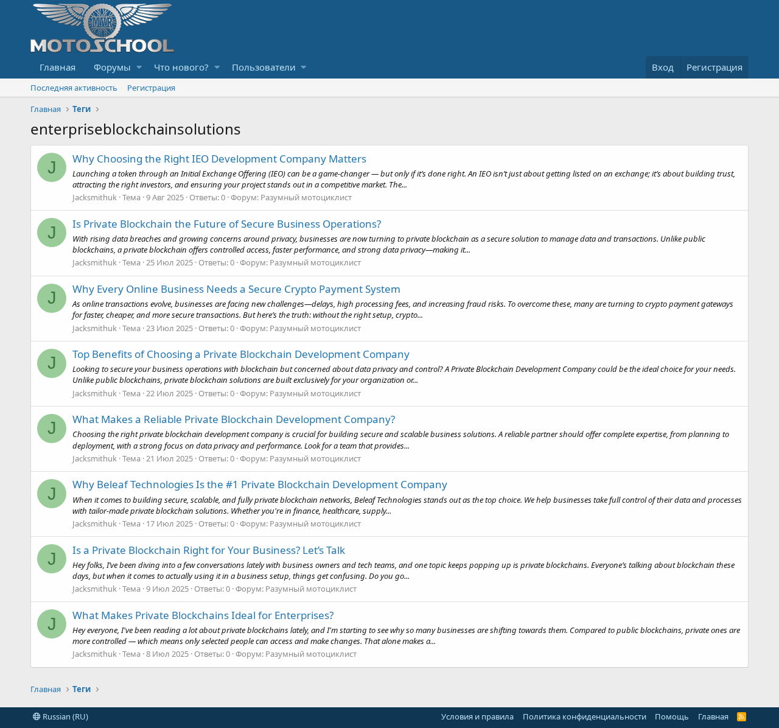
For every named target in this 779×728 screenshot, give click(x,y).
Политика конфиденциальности (584, 716)
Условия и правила (477, 716)
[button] (139, 67)
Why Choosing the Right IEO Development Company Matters (219, 159)
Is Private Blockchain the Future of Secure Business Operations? (226, 224)
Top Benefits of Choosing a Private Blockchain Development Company (241, 354)
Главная (57, 67)
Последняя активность (73, 87)
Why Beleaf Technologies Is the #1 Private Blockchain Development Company (259, 484)
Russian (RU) (64, 716)
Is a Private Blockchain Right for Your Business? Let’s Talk (208, 550)
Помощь (672, 716)
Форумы (112, 67)
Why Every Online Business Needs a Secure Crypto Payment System (236, 289)
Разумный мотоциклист (306, 197)
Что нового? (181, 67)
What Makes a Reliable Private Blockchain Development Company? (233, 419)
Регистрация (151, 87)
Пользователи (264, 67)
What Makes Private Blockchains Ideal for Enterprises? (203, 615)
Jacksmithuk (94, 197)
